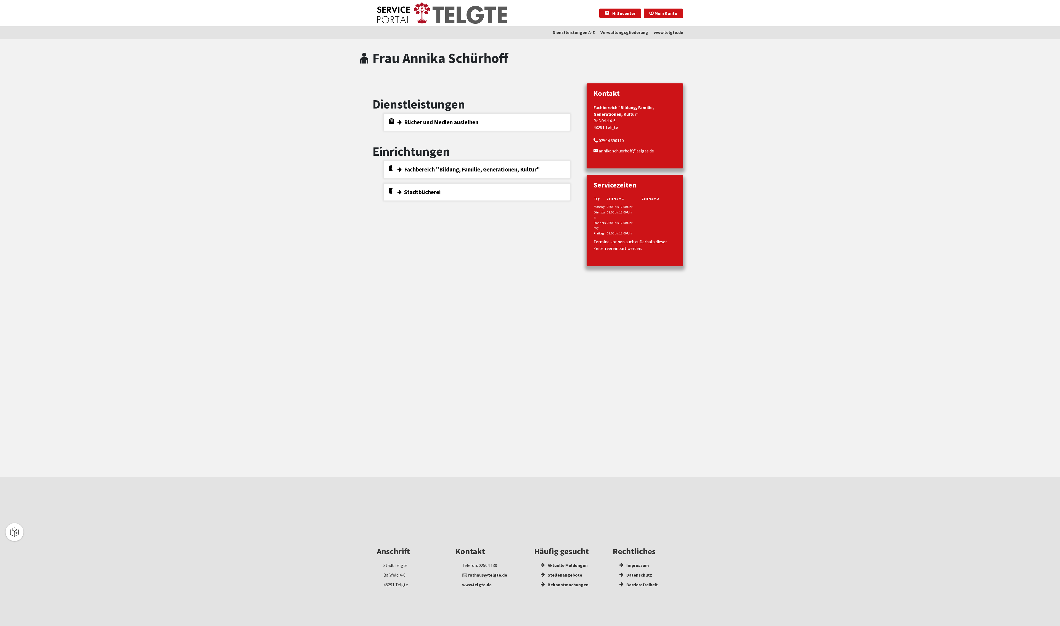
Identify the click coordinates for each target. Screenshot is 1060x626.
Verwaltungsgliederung (624, 32)
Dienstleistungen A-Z (574, 32)
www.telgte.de (668, 32)
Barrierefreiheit (642, 584)
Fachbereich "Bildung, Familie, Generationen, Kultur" (472, 169)
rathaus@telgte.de (487, 575)
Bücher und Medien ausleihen (441, 122)
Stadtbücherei (422, 192)
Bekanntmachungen (568, 584)
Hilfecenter (623, 13)
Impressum (637, 565)
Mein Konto (665, 13)
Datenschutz (639, 575)
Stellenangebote (564, 575)
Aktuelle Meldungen (567, 565)
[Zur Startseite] (442, 13)
